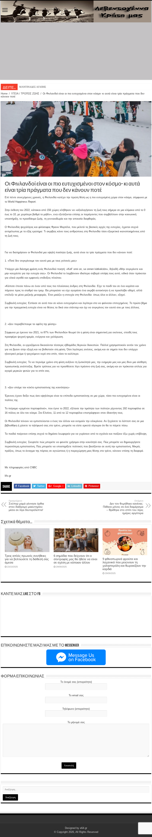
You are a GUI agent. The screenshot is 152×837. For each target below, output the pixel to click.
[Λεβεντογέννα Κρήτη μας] (76, 11)
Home (4, 93)
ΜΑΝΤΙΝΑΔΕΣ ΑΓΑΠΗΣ (32, 86)
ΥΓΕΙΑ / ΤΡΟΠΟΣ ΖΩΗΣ (25, 93)
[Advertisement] (76, 52)
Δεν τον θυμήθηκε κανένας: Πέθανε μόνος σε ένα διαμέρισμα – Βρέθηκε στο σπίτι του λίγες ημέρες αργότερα (123, 507)
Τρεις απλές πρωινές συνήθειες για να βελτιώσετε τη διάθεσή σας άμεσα (27, 559)
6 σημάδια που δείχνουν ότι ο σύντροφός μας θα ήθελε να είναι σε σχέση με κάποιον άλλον (75, 559)
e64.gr (83, 828)
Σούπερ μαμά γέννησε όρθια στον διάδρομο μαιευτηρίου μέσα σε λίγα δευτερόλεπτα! (26, 505)
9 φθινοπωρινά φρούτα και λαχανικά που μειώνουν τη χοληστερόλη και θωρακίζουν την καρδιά (124, 564)
